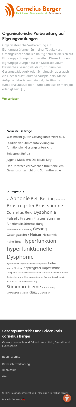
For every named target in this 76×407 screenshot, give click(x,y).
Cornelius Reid (20, 212)
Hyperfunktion (39, 240)
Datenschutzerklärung (16, 364)
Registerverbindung (33, 277)
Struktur (25, 293)
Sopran (47, 277)
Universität (45, 293)
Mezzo (20, 272)
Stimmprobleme (24, 286)
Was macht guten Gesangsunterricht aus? (36, 137)
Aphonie (20, 198)
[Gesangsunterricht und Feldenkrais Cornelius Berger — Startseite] (32, 10)
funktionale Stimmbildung (25, 223)
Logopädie (12, 272)
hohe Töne (14, 241)
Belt (35, 198)
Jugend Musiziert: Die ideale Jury (29, 160)
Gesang (40, 228)
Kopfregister (32, 268)
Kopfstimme (51, 268)
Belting (47, 198)
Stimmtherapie (14, 293)
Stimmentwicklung (28, 281)
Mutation (46, 272)
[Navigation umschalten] (71, 11)
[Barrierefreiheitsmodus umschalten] (67, 398)
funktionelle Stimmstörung (19, 229)
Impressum (9, 369)
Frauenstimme (47, 218)
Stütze (34, 292)
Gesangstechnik (18, 234)
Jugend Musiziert (15, 268)
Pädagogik (56, 272)
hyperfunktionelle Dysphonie (29, 252)
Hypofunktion (13, 263)
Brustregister (21, 205)
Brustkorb (60, 199)
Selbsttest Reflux (18, 154)
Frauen (26, 218)
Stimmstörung (48, 287)
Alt (8, 199)
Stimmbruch (12, 281)
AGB (4, 375)
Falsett (13, 218)
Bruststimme (49, 205)
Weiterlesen (11, 99)
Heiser (36, 234)
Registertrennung (15, 277)
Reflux (65, 272)
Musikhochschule (32, 272)
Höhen (52, 263)
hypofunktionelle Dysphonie (33, 263)
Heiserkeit (50, 234)
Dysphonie (45, 212)
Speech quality (58, 277)
